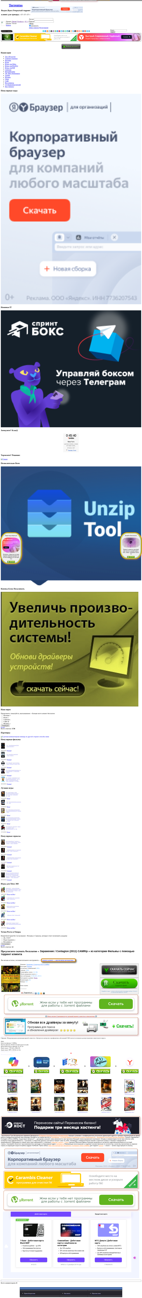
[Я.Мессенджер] (43, 31)
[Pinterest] (59, 31)
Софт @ (6, 721)
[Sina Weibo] (85, 31)
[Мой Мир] (57, 31)
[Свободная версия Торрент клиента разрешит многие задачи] (71, 1200)
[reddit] (77, 31)
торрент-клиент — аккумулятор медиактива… (58, 960)
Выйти (8, 25)
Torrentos (16, 5)
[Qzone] (81, 31)
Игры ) (5, 717)
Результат (3, 727)
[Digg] (75, 31)
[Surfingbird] (87, 31)
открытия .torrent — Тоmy (60, 1142)
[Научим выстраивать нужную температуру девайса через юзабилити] (11, 561)
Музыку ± (6, 723)
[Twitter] (38, 992)
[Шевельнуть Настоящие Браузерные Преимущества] (109, 40)
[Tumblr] (63, 31)
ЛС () (26, 21)
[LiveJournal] (69, 31)
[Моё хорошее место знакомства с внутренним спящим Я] (69, 706)
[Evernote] (65, 31)
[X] (51, 31)
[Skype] (61, 31)
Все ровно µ (7, 942)
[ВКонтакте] (45, 31)
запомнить (34, 26)
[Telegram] (49, 31)
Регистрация (43, 28)
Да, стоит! (7, 938)
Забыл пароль (34, 28)
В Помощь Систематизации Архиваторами (53, 1135)
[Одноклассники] (47, 31)
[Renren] (83, 31)
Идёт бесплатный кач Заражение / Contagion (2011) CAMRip (69, 1145)
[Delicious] (73, 31)
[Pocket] (79, 31)
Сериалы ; (7, 719)
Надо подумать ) (9, 940)
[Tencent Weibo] (89, 31)
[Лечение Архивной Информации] (71, 585)
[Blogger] (71, 31)
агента (101, 1145)
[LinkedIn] (67, 31)
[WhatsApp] (55, 31)
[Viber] (53, 31)
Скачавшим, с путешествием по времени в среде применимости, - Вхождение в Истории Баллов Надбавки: (88, 1137)
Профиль (20, 21)
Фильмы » (7, 715)
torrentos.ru (60, 1144)
